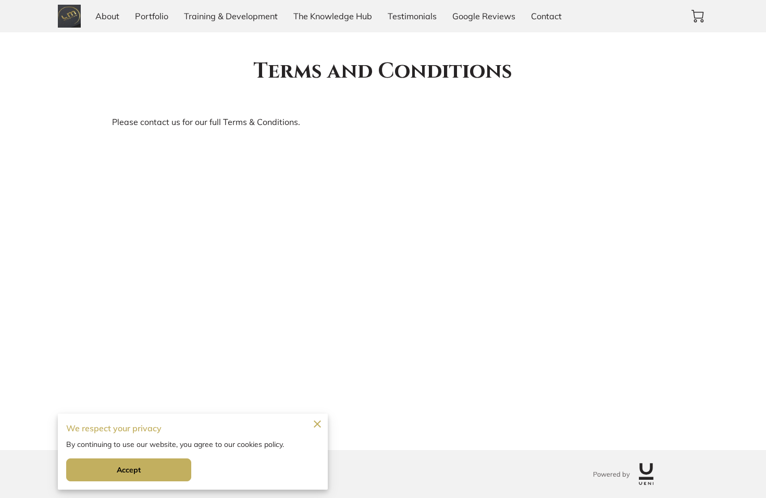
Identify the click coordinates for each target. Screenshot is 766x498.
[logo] (646, 474)
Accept (129, 470)
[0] (697, 16)
